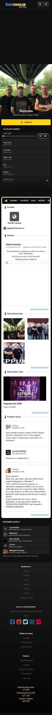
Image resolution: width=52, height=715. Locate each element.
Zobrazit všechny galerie (40, 367)
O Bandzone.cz (26, 674)
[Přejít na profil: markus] (8, 426)
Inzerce (26, 616)
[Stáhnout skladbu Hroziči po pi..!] (47, 180)
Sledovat (28, 122)
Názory (41, 201)
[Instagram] (32, 621)
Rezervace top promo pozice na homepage (26, 611)
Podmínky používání (26, 669)
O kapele (24, 201)
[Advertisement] (26, 36)
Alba (33, 201)
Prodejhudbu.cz (26, 642)
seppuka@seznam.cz (15, 228)
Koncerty (26, 575)
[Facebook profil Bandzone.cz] (12, 621)
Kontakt (26, 665)
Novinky (14, 201)
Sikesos (15, 469)
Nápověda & (26, 660)
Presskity (26, 638)
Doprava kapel (26, 647)
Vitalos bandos (13, 244)
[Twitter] (25, 621)
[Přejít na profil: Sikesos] (8, 470)
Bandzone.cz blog (26, 598)
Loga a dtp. (26, 678)
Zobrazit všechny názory (40, 515)
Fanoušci (26, 584)
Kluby (26, 589)
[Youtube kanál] (19, 621)
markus (15, 426)
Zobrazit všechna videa (40, 413)
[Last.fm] (38, 621)
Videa (26, 580)
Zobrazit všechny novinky (39, 309)
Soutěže (26, 593)
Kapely (26, 571)
